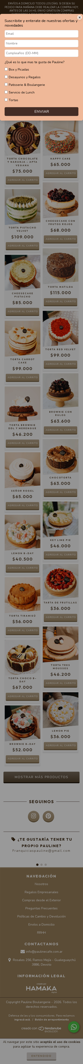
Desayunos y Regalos (25, 77)
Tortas (13, 100)
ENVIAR (41, 111)
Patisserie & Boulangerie (27, 85)
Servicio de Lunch (22, 92)
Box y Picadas (19, 69)
